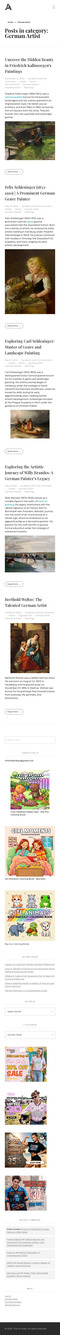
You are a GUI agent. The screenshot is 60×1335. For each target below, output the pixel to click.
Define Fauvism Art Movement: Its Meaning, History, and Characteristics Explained (26, 1242)
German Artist (12, 84)
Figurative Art (25, 615)
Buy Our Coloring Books (17, 944)
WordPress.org (12, 1305)
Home (10, 22)
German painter (14, 97)
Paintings (29, 87)
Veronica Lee (13, 1273)
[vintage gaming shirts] (30, 1193)
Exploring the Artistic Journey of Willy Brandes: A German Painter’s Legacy (29, 472)
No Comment (44, 206)
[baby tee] (30, 1107)
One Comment (44, 360)
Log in (8, 1296)
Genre (33, 81)
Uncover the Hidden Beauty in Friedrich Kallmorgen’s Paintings (29, 65)
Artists (23, 81)
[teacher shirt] (30, 1064)
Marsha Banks (14, 1239)
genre (30, 221)
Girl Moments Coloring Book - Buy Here (25, 879)
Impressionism (13, 87)
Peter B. (11, 1252)
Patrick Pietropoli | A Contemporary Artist (26, 990)
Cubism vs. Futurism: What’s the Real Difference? (30, 964)
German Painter (31, 84)
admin (35, 78)
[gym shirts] (30, 1150)
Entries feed (11, 1299)
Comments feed (13, 1302)
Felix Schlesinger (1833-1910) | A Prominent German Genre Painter (30, 192)
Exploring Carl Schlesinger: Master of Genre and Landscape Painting (30, 346)
